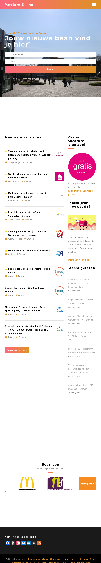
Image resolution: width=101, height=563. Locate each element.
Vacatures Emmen (19, 4)
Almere (60, 559)
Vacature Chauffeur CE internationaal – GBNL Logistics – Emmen (78, 283)
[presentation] (5, 491)
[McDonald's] (18, 483)
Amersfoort (89, 559)
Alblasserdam (34, 559)
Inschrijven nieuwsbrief (79, 260)
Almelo (53, 559)
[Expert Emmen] (83, 483)
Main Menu (94, 4)
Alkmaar (45, 559)
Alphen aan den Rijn (74, 559)
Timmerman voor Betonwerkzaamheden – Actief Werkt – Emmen (79, 369)
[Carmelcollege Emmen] (51, 483)
